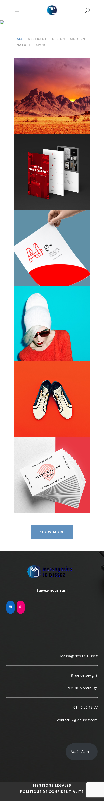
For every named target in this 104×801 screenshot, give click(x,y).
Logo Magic (52, 167)
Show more (52, 532)
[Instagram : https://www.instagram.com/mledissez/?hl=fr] (21, 607)
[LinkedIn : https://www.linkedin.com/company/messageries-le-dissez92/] (10, 607)
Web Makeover (52, 395)
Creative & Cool (52, 91)
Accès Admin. (81, 751)
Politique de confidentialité (52, 792)
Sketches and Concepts (52, 243)
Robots (52, 319)
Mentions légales (52, 785)
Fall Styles (51, 471)
